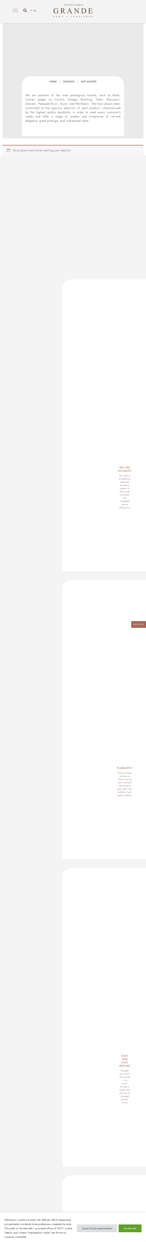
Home (53, 81)
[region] (73, 1227)
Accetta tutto (130, 1228)
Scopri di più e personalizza (97, 1228)
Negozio (69, 81)
